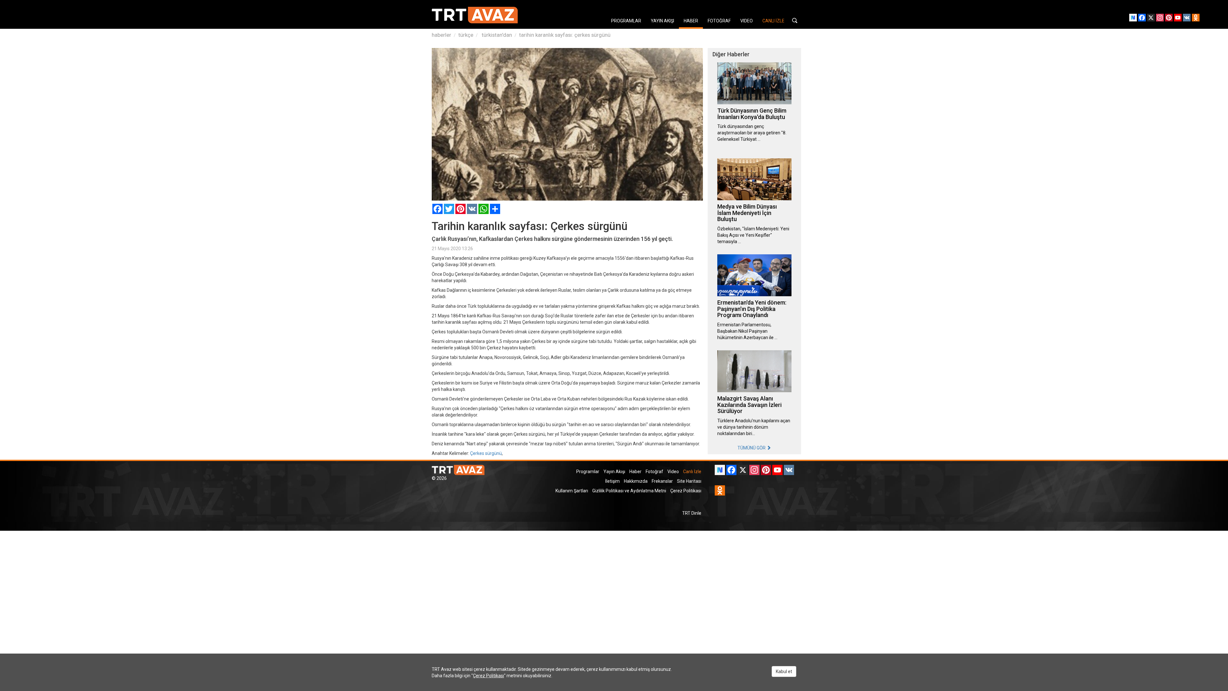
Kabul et (784, 671)
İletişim (612, 481)
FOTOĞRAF (719, 20)
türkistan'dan (496, 35)
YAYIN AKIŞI (662, 20)
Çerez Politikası (685, 490)
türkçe (465, 35)
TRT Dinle (691, 513)
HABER (691, 20)
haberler (441, 35)
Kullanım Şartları (571, 490)
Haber (635, 471)
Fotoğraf (654, 471)
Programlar (587, 471)
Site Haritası (689, 481)
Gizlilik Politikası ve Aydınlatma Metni (629, 490)
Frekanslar (662, 481)
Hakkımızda (636, 481)
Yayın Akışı (614, 471)
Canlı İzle (692, 471)
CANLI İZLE (773, 20)
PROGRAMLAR (626, 20)
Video (673, 471)
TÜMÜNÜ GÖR (752, 447)
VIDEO (746, 20)
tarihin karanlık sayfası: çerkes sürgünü (564, 35)
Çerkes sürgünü (486, 453)
